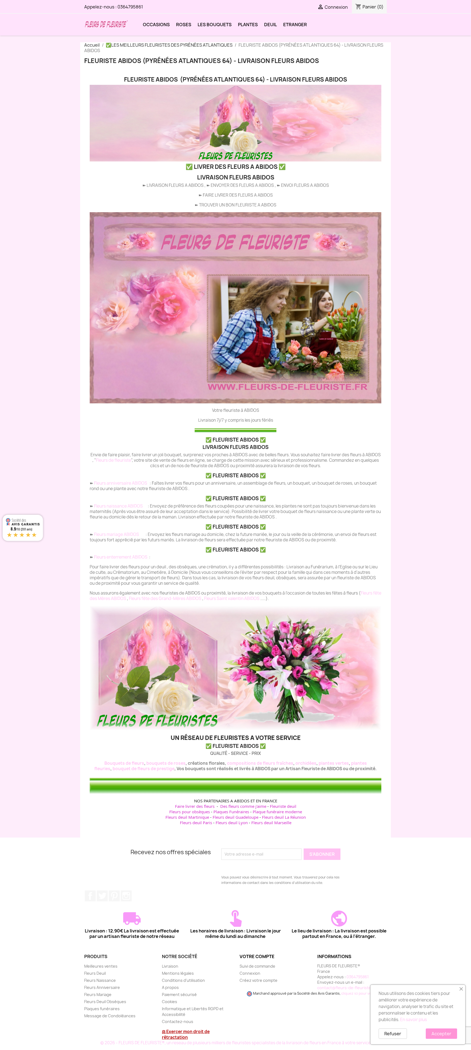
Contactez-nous (177, 1021)
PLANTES (248, 25)
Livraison (170, 966)
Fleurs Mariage (97, 994)
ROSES (183, 25)
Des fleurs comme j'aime (243, 806)
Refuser (392, 1034)
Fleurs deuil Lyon (232, 822)
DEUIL (270, 25)
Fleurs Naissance (100, 980)
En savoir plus (413, 1019)
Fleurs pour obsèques (189, 811)
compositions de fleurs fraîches (260, 763)
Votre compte (257, 956)
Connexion (250, 973)
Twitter (102, 895)
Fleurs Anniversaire (102, 987)
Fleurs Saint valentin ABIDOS (232, 598)
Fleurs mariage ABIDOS (117, 534)
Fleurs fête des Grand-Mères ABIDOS (165, 598)
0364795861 (130, 7)
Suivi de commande (257, 966)
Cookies (169, 1001)
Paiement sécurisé (179, 994)
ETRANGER (295, 25)
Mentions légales (178, 973)
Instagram (126, 895)
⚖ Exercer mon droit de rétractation (186, 1034)
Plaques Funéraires (231, 811)
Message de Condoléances (109, 1015)
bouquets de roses (166, 763)
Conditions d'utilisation (183, 980)
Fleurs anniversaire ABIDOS (121, 483)
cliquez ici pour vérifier (360, 993)
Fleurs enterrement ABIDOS (121, 557)
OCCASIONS (156, 25)
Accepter (441, 1034)
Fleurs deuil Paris (196, 822)
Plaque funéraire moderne (277, 811)
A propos (170, 987)
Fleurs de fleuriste (113, 460)
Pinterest (114, 895)
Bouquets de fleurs (124, 763)
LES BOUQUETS (215, 25)
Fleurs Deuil (95, 973)
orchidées (305, 763)
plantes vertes (334, 763)
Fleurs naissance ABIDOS (119, 506)
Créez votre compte (258, 980)
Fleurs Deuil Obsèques (105, 1001)
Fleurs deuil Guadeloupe (235, 817)
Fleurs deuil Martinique (187, 817)
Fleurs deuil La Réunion (284, 817)
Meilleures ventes (100, 966)
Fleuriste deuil (283, 806)
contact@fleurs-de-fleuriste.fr (346, 987)
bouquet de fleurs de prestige (143, 769)
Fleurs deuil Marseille (271, 822)
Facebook (90, 895)
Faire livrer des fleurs (195, 806)
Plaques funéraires (102, 1008)
